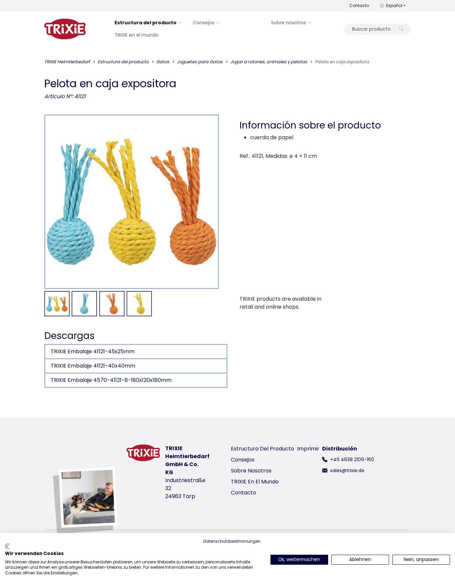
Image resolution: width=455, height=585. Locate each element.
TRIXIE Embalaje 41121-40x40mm (93, 366)
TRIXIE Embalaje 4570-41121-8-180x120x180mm (111, 380)
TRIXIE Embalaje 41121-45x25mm (93, 351)
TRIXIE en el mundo (137, 35)
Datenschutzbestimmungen (231, 541)
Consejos (203, 22)
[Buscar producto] (401, 29)
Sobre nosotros (288, 22)
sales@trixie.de (347, 470)
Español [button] (394, 5)
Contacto (359, 5)
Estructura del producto (146, 22)
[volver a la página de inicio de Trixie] (65, 29)
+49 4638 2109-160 (352, 459)
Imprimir (308, 448)
